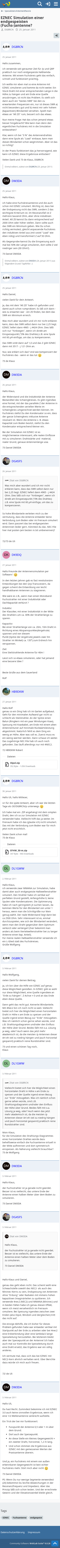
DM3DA (32, 260)
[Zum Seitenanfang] (54, 1543)
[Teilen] (56, 35)
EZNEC (6, 1517)
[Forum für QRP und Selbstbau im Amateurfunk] (6, 4)
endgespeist (36, 1517)
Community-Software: (30, 1543)
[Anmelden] (48, 4)
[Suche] (40, 4)
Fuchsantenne (19, 1517)
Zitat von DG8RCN (18, 480)
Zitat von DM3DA (18, 1236)
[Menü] (56, 4)
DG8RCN (9, 29)
